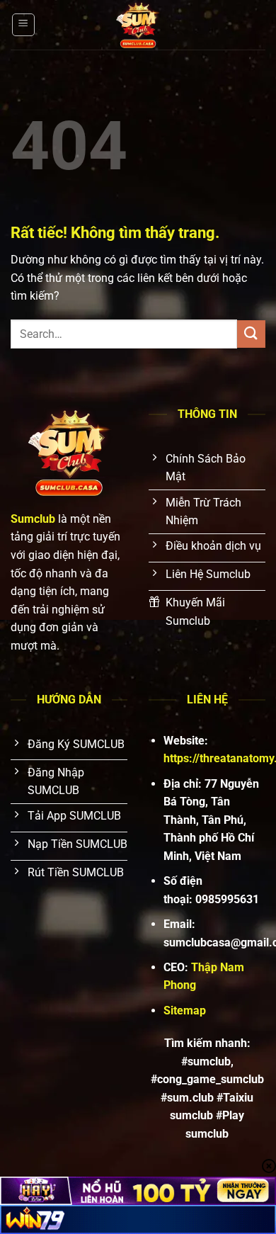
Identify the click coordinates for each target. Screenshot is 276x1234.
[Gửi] (251, 334)
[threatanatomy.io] (138, 25)
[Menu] (23, 24)
